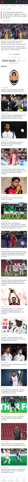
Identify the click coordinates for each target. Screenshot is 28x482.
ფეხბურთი (12, 60)
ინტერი (19, 60)
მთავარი (3, 9)
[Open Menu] (26, 2)
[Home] (2, 2)
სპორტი (9, 9)
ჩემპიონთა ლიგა (14, 63)
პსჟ (24, 60)
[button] (5, 5)
